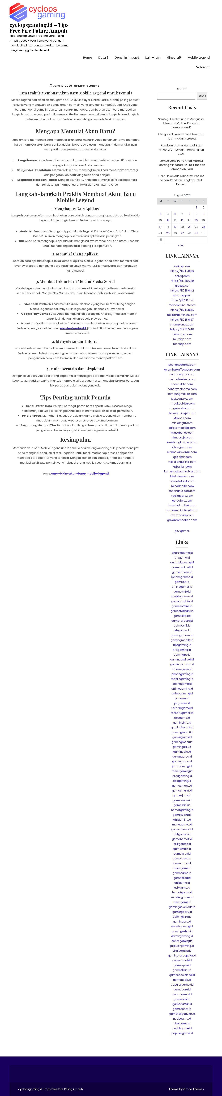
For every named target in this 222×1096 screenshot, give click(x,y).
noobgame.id (182, 1019)
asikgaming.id (182, 781)
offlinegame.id (182, 684)
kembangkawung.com (182, 442)
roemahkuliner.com (182, 379)
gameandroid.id (182, 567)
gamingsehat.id (182, 931)
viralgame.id (182, 1023)
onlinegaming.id (182, 693)
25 (168, 233)
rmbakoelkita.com (182, 404)
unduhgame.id (182, 1028)
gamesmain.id (182, 800)
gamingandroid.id (182, 660)
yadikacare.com (182, 496)
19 (175, 227)
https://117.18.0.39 (182, 281)
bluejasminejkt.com (182, 413)
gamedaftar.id (182, 1004)
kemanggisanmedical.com (182, 471)
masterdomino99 (73, 328)
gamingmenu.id (182, 742)
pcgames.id (182, 703)
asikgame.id (182, 888)
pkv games (182, 531)
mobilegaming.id (182, 679)
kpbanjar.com (182, 467)
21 (189, 227)
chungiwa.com (182, 447)
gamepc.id (182, 582)
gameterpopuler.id (182, 1014)
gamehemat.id (182, 839)
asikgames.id (182, 844)
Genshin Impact (126, 57)
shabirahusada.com (182, 491)
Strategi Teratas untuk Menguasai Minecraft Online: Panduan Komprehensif (181, 123)
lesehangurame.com (182, 365)
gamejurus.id (182, 854)
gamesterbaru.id (182, 611)
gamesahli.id (182, 805)
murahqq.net (182, 295)
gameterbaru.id (182, 621)
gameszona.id (182, 815)
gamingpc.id (182, 655)
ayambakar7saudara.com (182, 370)
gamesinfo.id (182, 592)
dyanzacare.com (182, 515)
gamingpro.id (182, 922)
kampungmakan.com (182, 394)
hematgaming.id (182, 810)
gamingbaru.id (182, 912)
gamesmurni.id (182, 791)
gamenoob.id (182, 980)
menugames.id (182, 825)
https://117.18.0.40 (182, 329)
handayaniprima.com (182, 389)
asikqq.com (182, 266)
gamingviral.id (182, 917)
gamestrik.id (182, 626)
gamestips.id (182, 616)
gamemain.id (182, 849)
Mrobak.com (182, 418)
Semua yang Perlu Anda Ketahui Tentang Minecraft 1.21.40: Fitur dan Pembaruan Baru (181, 165)
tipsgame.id (182, 718)
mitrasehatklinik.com (182, 462)
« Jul (180, 245)
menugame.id (182, 902)
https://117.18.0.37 (182, 320)
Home (87, 57)
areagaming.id (182, 776)
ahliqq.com (182, 276)
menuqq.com (182, 344)
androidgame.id (182, 553)
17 (160, 227)
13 (182, 220)
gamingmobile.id (182, 640)
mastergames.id (182, 897)
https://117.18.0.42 (182, 291)
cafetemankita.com (182, 428)
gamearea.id (182, 878)
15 (196, 220)
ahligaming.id (182, 820)
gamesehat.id (182, 1009)
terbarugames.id (182, 713)
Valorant (203, 67)
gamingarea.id (182, 757)
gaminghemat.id (182, 727)
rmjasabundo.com (182, 433)
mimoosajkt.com (182, 438)
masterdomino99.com (182, 315)
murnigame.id (182, 868)
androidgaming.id (182, 562)
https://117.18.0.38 (182, 310)
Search (182, 89)
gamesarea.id (182, 873)
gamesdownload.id (182, 975)
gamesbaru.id (182, 970)
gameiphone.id (182, 572)
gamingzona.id (182, 761)
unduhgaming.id (182, 926)
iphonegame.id (182, 669)
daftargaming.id (182, 936)
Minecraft (173, 57)
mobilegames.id (182, 596)
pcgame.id (182, 698)
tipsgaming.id (182, 645)
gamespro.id (182, 965)
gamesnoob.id (182, 960)
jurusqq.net (182, 286)
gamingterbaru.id (182, 664)
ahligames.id (182, 834)
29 (196, 233)
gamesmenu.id (182, 786)
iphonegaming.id (182, 674)
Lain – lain (152, 57)
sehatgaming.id (182, 941)
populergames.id (182, 985)
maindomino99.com (182, 305)
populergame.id (182, 1033)
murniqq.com (182, 339)
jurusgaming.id (182, 766)
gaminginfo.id (182, 723)
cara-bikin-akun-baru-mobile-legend (80, 474)
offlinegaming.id (182, 689)
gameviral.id (182, 999)
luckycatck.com (182, 399)
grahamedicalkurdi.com (182, 510)
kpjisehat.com (182, 457)
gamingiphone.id (182, 635)
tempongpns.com (182, 374)
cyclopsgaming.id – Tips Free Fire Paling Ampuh (39, 27)
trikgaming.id (182, 650)
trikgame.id (182, 558)
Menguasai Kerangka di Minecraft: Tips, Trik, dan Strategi (181, 136)
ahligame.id (182, 883)
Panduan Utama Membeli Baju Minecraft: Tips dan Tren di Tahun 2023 (181, 149)
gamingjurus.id (182, 737)
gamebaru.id (182, 989)
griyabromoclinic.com (182, 520)
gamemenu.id (182, 858)
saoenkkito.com (182, 384)
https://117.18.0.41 (182, 300)
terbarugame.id (182, 708)
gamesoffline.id (182, 606)
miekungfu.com (182, 423)
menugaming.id (182, 771)
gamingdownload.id (182, 907)
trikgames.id (182, 630)
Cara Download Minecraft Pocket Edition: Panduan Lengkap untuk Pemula (181, 180)
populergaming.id (182, 946)
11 (168, 220)
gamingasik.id (182, 747)
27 (182, 233)
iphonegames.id (182, 577)
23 (203, 227)
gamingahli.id (182, 752)
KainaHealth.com (182, 486)
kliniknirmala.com (182, 476)
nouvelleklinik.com (182, 481)
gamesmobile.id (182, 601)
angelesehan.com (182, 408)
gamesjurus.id (182, 795)
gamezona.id (182, 863)
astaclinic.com (182, 501)
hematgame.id (182, 892)
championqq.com (182, 325)
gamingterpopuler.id (182, 956)
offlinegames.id (182, 587)
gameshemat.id (182, 829)
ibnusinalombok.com (182, 505)
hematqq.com (182, 334)
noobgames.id (182, 994)
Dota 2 (103, 57)
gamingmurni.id (182, 732)
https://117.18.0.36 (182, 271)
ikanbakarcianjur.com (182, 452)
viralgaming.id (182, 951)
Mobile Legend (199, 57)
